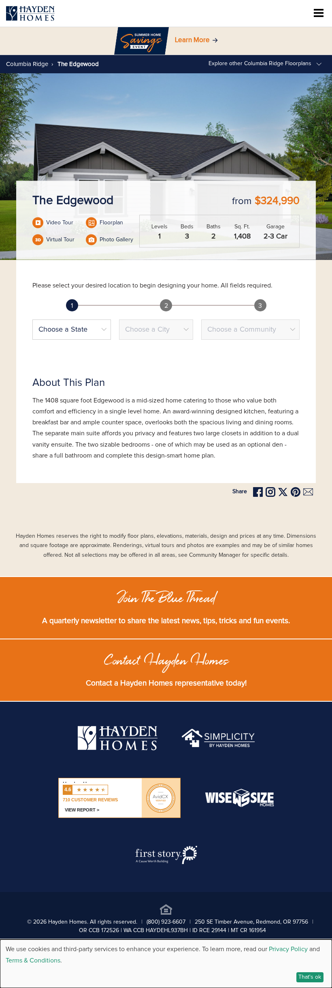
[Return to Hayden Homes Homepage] (30, 13)
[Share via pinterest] (295, 492)
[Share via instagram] (270, 492)
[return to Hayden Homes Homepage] (117, 748)
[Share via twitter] (283, 492)
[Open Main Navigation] (318, 13)
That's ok (309, 977)
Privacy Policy (288, 949)
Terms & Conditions (33, 960)
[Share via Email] (308, 491)
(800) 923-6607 (166, 922)
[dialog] (166, 963)
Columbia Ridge (27, 64)
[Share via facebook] (258, 492)
